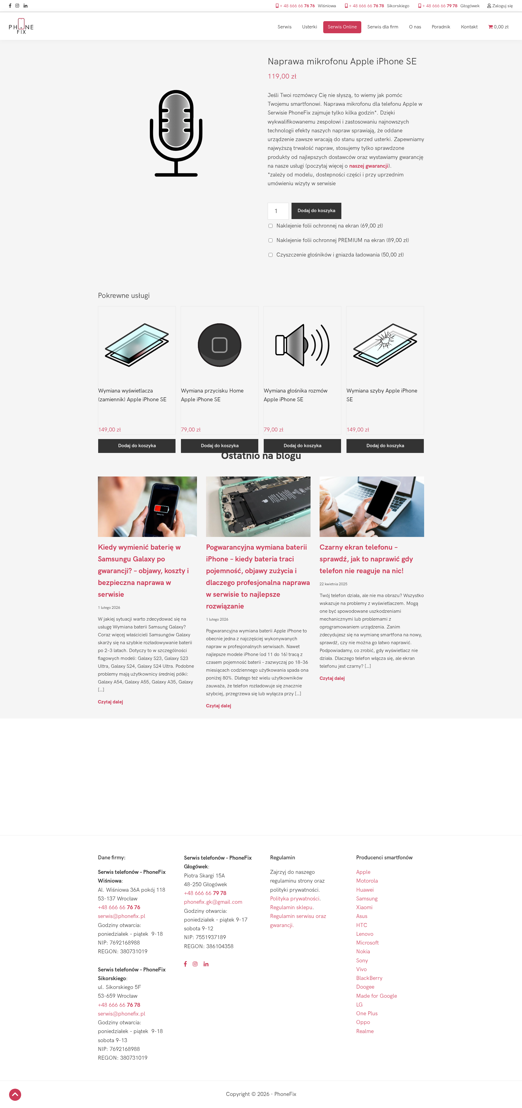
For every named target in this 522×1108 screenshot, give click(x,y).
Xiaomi (364, 907)
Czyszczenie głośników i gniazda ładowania (339, 255)
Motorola (367, 881)
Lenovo (364, 934)
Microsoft (367, 943)
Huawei (365, 890)
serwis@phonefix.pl (121, 916)
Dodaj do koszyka (316, 211)
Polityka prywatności (294, 899)
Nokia (363, 951)
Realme (365, 1031)
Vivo (361, 969)
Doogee (365, 987)
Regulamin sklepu (291, 907)
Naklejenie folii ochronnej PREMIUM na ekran (342, 240)
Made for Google (376, 996)
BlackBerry (369, 978)
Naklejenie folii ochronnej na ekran (329, 226)
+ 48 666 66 (297, 5)
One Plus (367, 1013)
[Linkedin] (27, 5)
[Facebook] (11, 5)
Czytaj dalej (110, 701)
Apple (363, 872)
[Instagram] (18, 5)
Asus (361, 916)
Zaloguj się (502, 5)
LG (359, 1005)
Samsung (367, 899)
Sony (362, 961)
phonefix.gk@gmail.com (213, 902)
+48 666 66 (119, 907)
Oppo (363, 1022)
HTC (361, 925)
